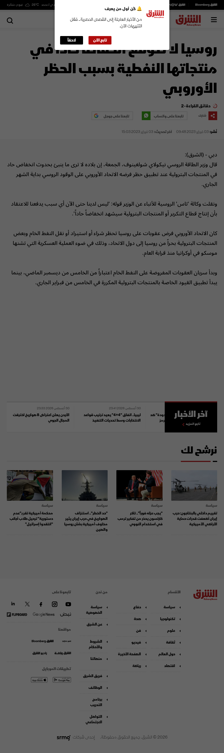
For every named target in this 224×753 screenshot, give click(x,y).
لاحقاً (71, 40)
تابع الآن (100, 40)
